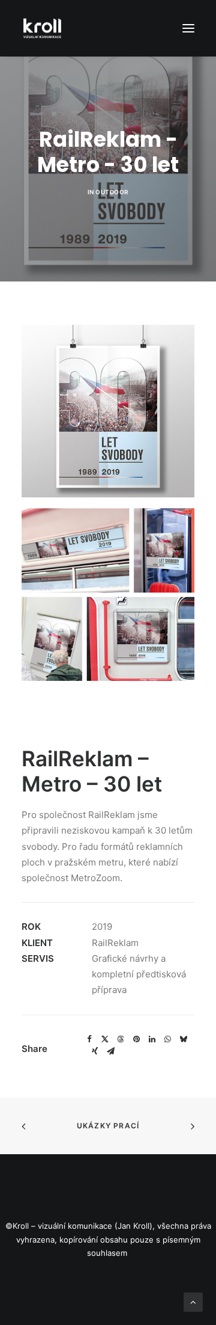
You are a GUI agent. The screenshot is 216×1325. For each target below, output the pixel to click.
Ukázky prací (108, 1125)
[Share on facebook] (89, 1039)
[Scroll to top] (193, 1301)
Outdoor (112, 191)
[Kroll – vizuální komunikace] (42, 28)
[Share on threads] (120, 1039)
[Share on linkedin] (152, 1039)
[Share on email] (110, 1051)
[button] (188, 28)
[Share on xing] (95, 1051)
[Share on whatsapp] (167, 1039)
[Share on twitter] (105, 1039)
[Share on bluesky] (183, 1039)
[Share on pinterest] (136, 1039)
